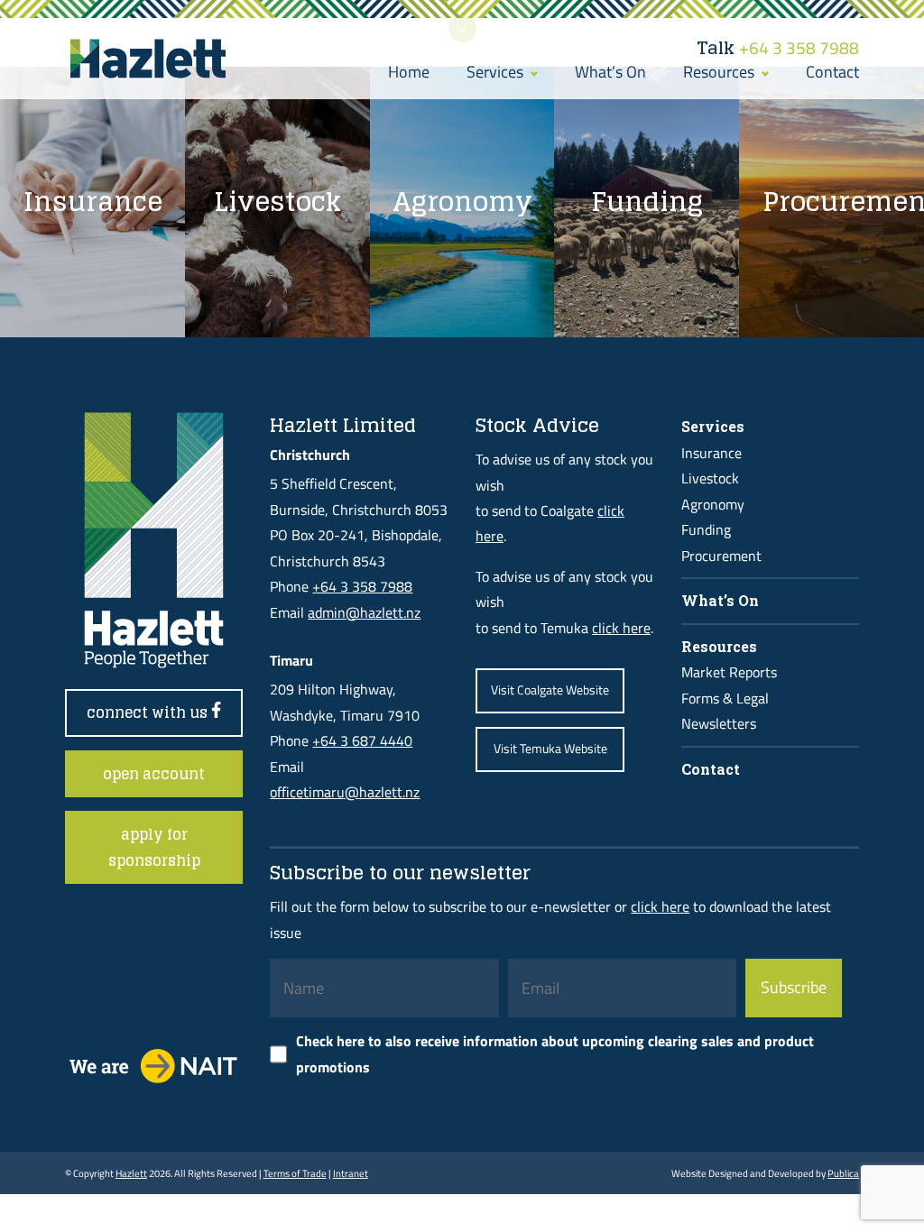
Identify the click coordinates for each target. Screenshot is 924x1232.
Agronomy (712, 504)
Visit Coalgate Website (550, 690)
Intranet (350, 1173)
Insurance (711, 453)
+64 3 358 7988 (778, 48)
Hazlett (131, 1173)
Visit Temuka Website (550, 749)
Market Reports (729, 672)
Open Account (154, 773)
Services (497, 72)
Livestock (710, 478)
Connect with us (149, 712)
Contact (832, 72)
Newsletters (718, 723)
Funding (706, 529)
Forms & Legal (725, 698)
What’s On (610, 72)
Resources (720, 72)
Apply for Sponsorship (154, 847)
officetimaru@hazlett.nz (345, 792)
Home (409, 72)
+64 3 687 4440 (362, 740)
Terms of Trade (295, 1173)
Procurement (721, 555)
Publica (843, 1173)
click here (621, 628)
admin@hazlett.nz (364, 612)
